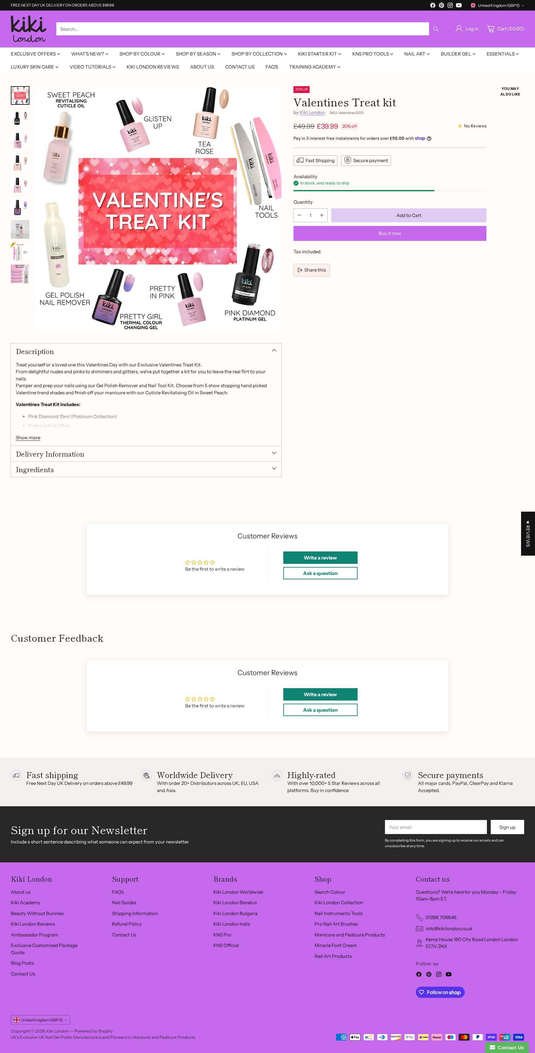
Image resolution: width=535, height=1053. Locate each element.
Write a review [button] (320, 558)
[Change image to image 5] (20, 184)
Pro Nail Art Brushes (336, 924)
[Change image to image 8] (20, 251)
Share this (315, 270)
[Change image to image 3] (20, 140)
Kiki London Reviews (33, 924)
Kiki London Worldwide (238, 892)
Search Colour (330, 892)
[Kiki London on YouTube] (459, 6)
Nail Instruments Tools (339, 913)
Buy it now (390, 233)
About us (20, 892)
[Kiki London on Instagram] (450, 6)
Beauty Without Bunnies (37, 913)
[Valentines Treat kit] (159, 209)
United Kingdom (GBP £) (499, 5)
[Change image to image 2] (20, 117)
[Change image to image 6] (20, 207)
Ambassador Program (34, 935)
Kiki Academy (25, 902)
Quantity (303, 202)
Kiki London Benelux (235, 902)
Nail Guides (124, 902)
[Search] (436, 28)
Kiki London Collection (339, 902)
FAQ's (118, 892)
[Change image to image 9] (20, 274)
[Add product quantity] (321, 215)
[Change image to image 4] (20, 162)
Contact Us (23, 974)
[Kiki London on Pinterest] (441, 6)
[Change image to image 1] (20, 95)
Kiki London (312, 112)
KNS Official (226, 945)
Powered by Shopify (93, 1031)
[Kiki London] (28, 28)
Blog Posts (22, 963)
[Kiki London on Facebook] (433, 6)
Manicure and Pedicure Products (350, 935)
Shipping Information (135, 913)
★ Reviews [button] (528, 533)
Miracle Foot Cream (336, 945)
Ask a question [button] (320, 573)
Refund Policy (127, 924)
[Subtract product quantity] (299, 215)
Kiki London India (231, 924)
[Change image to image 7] (20, 229)
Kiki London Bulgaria (235, 913)
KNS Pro (222, 935)
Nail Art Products (333, 956)
